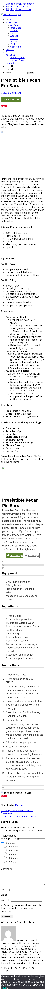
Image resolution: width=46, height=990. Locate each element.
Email (4, 894)
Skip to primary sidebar (18, 9)
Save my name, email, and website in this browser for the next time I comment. (22, 908)
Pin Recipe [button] (33, 555)
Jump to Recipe (11, 99)
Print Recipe (16, 555)
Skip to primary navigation (20, 3)
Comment (7, 868)
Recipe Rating (8, 835)
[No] (7, 988)
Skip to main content (17, 6)
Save (4, 106)
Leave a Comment (11, 92)
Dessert (19, 805)
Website (5, 900)
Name (5, 889)
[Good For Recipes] (11, 14)
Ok (5, 988)
